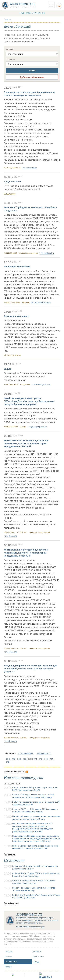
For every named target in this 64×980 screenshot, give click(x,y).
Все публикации (11, 903)
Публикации (14, 860)
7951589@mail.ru (46, 253)
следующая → (44, 753)
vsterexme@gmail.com (41, 384)
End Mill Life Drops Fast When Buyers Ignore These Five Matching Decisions (36, 896)
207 (13, 759)
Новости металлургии (23, 777)
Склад (36, 961)
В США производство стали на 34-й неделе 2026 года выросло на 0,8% (36, 803)
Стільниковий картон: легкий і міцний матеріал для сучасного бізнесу (35, 867)
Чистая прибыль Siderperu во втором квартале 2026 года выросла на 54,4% (34, 788)
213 (46, 759)
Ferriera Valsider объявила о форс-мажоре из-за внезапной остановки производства (35, 847)
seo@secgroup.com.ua (37, 426)
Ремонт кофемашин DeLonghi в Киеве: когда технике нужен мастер (33, 889)
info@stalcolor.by (29, 168)
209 (24, 759)
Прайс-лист (38, 956)
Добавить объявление (32, 77)
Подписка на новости (14, 771)
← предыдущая (25, 753)
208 (19, 759)
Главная (7, 19)
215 (7, 762)
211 (35, 759)
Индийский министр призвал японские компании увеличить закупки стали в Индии (36, 817)
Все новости (9, 854)
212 (40, 759)
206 (8, 759)
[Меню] (51, 5)
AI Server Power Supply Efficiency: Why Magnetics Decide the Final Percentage (35, 874)
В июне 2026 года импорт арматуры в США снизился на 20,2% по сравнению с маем (33, 796)
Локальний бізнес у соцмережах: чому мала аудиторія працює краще (33, 881)
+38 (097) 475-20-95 (32, 13)
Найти (32, 70)
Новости (37, 951)
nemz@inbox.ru (10, 536)
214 (51, 759)
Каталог (8, 956)
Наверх (8, 966)
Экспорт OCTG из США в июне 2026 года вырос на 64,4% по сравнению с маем (35, 810)
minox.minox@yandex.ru (41, 302)
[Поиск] (59, 6)
